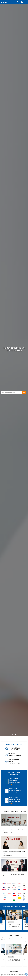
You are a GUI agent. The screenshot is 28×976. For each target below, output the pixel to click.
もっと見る (24, 942)
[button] (12, 734)
